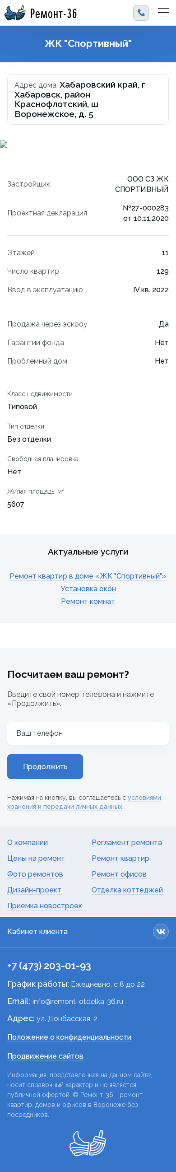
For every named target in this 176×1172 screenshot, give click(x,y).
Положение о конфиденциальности (69, 1037)
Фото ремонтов (35, 874)
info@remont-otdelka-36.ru (77, 1001)
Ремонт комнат (88, 601)
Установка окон (88, 588)
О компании (27, 842)
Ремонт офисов (119, 874)
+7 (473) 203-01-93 (49, 965)
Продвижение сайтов (45, 1056)
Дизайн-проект (34, 890)
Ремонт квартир (120, 858)
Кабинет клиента (37, 931)
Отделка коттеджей (127, 890)
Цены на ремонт (36, 858)
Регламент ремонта (127, 842)
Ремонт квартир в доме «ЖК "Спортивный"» (88, 576)
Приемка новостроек (44, 905)
